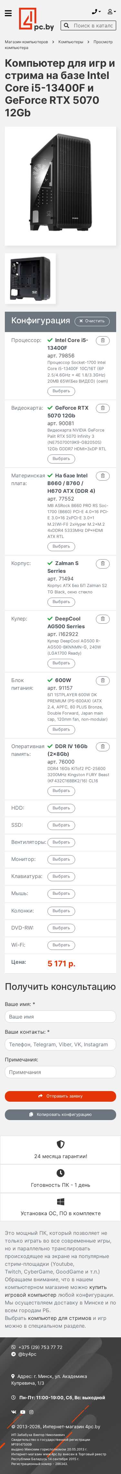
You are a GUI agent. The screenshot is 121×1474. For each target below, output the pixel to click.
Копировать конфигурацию (63, 1114)
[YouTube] (22, 1412)
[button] (96, 11)
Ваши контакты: (27, 1032)
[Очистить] (103, 340)
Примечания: (21, 1059)
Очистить (95, 320)
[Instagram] (31, 1412)
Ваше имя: (20, 1004)
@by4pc (27, 1354)
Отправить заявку (64, 1096)
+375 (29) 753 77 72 (40, 1347)
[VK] (13, 1412)
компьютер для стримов (59, 1318)
